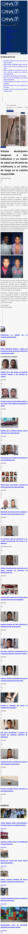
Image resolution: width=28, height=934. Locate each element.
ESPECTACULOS (10, 44)
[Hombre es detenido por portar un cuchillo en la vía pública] (9, 702)
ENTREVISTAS (10, 29)
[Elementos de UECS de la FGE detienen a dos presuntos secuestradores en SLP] (9, 508)
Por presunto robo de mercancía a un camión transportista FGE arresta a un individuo (14, 541)
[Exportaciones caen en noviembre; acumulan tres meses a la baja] (14, 921)
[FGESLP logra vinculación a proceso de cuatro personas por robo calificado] (9, 481)
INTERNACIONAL (10, 37)
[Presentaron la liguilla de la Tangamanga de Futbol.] (3, 331)
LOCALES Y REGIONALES (12, 31)
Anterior (3, 326)
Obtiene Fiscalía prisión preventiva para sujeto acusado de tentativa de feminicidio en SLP (14, 570)
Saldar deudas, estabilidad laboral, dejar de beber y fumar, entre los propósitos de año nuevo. (15, 66)
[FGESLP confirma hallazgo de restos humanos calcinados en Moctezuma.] (4, 876)
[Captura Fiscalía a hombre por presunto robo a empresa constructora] (9, 758)
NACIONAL (9, 35)
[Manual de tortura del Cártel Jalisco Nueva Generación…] (4, 857)
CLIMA (8, 41)
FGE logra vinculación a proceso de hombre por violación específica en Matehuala (14, 735)
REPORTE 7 (9, 33)
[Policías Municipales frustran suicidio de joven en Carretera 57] (4, 895)
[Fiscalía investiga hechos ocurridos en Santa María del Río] (9, 785)
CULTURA (9, 42)
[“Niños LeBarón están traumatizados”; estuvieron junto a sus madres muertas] (13, 817)
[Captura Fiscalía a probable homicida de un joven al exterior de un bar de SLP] (9, 675)
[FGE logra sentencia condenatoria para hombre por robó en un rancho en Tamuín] (9, 648)
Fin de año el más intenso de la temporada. (15, 76)
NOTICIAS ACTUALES (9, 48)
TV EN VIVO (6, 50)
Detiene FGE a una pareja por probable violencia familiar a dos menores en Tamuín (14, 374)
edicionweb (4, 828)
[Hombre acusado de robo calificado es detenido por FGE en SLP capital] (9, 621)
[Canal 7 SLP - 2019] (10, 15)
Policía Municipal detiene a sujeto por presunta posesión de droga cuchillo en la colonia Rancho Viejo (14, 351)
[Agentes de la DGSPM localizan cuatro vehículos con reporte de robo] (9, 427)
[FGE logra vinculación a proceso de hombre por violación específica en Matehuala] (9, 729)
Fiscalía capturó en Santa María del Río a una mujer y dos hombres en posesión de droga (14, 404)
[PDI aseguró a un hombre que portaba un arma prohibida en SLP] (9, 454)
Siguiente (3, 340)
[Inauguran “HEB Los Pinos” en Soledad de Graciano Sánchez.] (4, 838)
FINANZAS (9, 46)
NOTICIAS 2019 (7, 27)
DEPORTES (9, 39)
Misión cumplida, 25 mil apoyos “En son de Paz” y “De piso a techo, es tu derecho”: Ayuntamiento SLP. (15, 72)
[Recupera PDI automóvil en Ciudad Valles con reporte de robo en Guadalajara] (9, 594)
